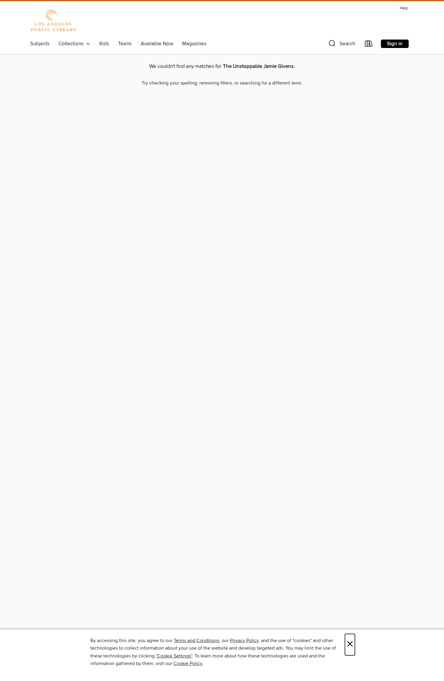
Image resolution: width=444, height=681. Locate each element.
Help (404, 8)
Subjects (40, 43)
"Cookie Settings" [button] (174, 656)
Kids (104, 43)
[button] (341, 45)
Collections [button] (72, 43)
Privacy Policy (244, 641)
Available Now (157, 43)
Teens (125, 43)
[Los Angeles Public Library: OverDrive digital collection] (53, 21)
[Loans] (369, 45)
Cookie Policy (187, 663)
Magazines (194, 43)
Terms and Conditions (196, 641)
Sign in (395, 43)
